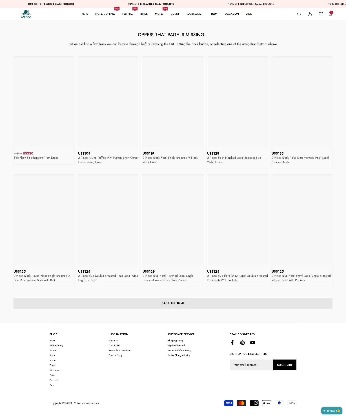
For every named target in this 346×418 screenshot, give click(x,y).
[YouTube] (253, 343)
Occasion (232, 14)
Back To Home (173, 303)
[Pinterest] (242, 343)
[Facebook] (232, 343)
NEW (85, 14)
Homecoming (105, 14)
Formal (127, 14)
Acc (249, 14)
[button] (299, 14)
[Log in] (310, 14)
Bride (144, 14)
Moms (159, 14)
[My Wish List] (321, 14)
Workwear (194, 14)
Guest (174, 14)
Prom (213, 14)
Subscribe (285, 365)
